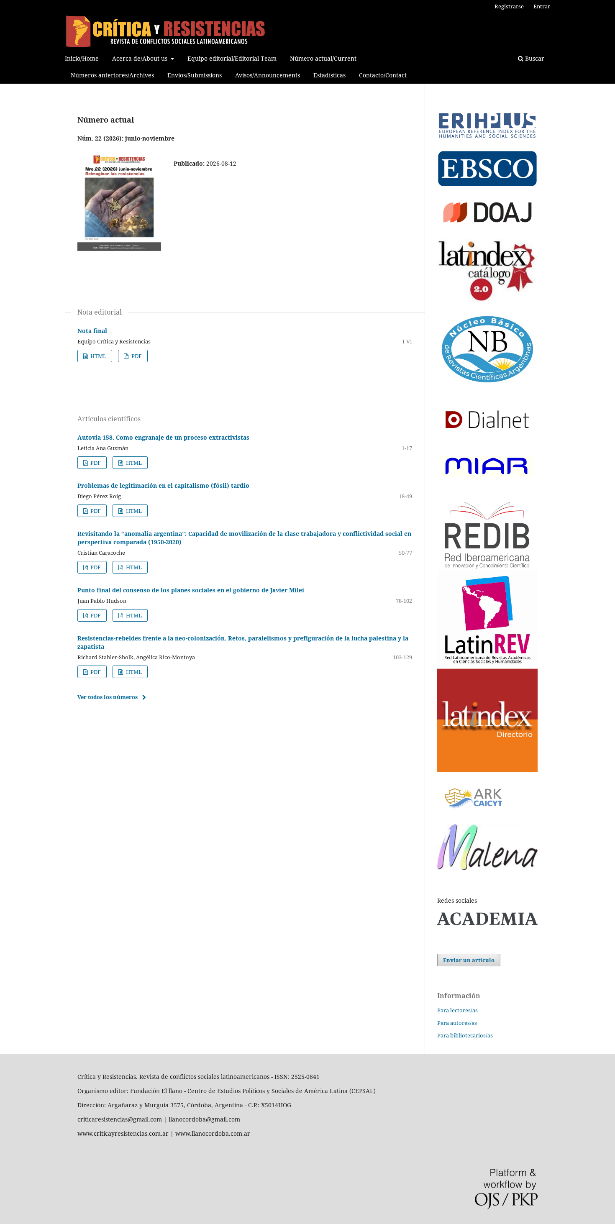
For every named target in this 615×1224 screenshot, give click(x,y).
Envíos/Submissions (194, 75)
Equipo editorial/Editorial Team (232, 58)
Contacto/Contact (383, 75)
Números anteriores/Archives (112, 75)
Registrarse (509, 6)
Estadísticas (329, 75)
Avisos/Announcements (267, 75)
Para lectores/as (457, 1010)
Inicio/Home (82, 58)
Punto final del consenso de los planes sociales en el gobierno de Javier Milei (190, 590)
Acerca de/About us (140, 58)
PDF (136, 356)
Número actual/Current (323, 58)
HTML (97, 356)
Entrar (541, 6)
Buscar (533, 58)
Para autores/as (457, 1023)
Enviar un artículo (469, 960)
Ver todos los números (107, 697)
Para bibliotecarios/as (465, 1035)
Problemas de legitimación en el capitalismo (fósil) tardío (163, 485)
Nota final (92, 331)
